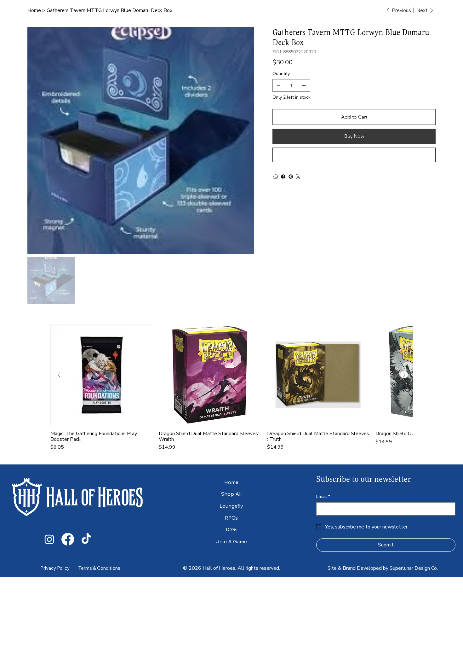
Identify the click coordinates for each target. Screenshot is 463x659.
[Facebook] (283, 176)
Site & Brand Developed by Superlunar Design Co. (383, 568)
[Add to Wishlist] (354, 155)
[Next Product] (404, 374)
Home (231, 482)
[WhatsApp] (275, 176)
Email (323, 496)
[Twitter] (298, 176)
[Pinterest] (291, 176)
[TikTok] (86, 539)
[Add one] (304, 85)
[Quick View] (101, 375)
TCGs (231, 529)
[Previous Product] (59, 374)
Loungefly (231, 506)
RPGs (231, 518)
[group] (231, 387)
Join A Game (231, 541)
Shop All (231, 494)
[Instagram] (49, 539)
